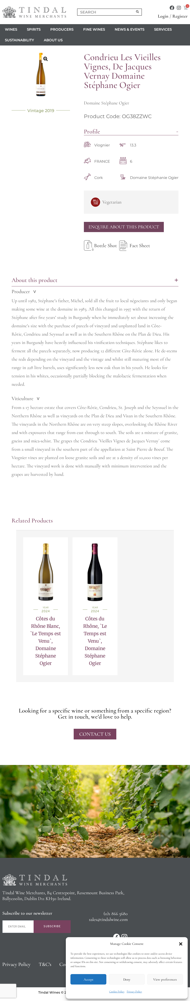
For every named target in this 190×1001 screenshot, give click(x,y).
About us (53, 40)
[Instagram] (179, 8)
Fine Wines (94, 29)
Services (163, 29)
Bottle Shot (105, 246)
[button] (180, 944)
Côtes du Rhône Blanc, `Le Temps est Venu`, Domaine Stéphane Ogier (45, 641)
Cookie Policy (116, 991)
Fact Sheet (140, 246)
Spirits (34, 29)
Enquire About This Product (124, 227)
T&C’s (45, 964)
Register (180, 16)
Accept (88, 979)
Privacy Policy (134, 991)
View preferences (165, 979)
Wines (11, 29)
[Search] (138, 12)
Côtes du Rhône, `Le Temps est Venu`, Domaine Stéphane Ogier (95, 641)
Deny (126, 979)
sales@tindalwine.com (108, 919)
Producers (61, 29)
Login (163, 16)
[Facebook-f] (172, 8)
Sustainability (19, 40)
